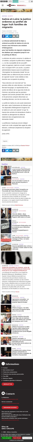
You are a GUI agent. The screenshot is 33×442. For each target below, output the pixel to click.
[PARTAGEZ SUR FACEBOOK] (3, 36)
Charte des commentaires (10, 372)
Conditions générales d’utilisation (12, 380)
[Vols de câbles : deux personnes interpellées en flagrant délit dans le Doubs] (6, 211)
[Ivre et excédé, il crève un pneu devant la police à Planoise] (6, 179)
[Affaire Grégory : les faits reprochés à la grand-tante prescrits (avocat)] (6, 308)
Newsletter (8, 384)
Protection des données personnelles (13, 374)
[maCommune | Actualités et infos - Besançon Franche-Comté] (11, 5)
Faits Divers (15, 179)
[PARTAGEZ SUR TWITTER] (7, 36)
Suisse (4, 187)
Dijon (13, 306)
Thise (13, 235)
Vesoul (14, 221)
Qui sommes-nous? (8, 370)
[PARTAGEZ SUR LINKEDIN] (10, 36)
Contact (5, 367)
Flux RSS (5, 376)
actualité (15, 210)
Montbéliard (16, 167)
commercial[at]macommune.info (10, 403)
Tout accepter (6, 438)
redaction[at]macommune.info (10, 399)
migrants (5, 141)
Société (10, 16)
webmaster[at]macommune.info (10, 420)
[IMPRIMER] (17, 36)
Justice (4, 16)
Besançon (15, 177)
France (14, 314)
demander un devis (10, 407)
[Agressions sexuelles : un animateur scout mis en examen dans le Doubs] (6, 298)
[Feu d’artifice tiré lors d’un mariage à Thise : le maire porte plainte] (6, 237)
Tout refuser (17, 438)
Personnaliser (27, 438)
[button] (29, 1)
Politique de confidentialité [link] (16, 440)
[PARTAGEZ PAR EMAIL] (14, 36)
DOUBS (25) (15, 209)
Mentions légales (8, 378)
